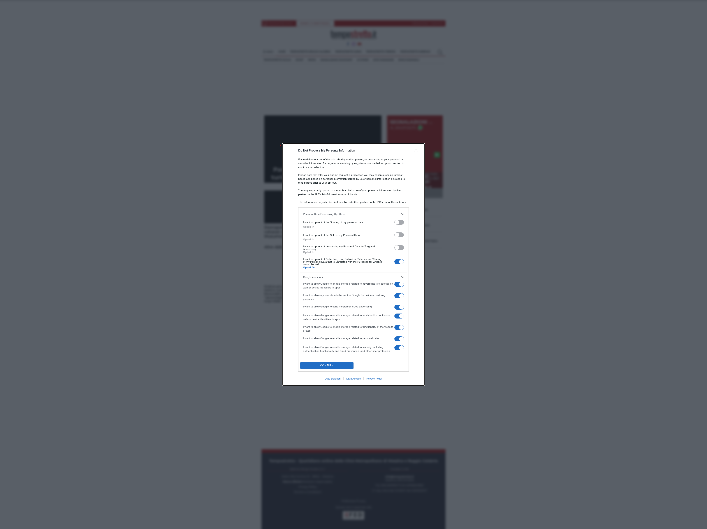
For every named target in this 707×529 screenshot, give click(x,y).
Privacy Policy (374, 378)
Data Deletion (333, 378)
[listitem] (353, 214)
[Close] (417, 150)
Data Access (353, 378)
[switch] (399, 222)
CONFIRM (327, 365)
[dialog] (353, 265)
